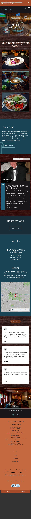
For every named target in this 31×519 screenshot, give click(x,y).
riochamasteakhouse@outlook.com (15, 432)
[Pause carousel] (30, 35)
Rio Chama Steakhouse (15, 472)
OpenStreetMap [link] (19, 309)
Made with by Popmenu (11, 410)
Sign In (8, 491)
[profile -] (25, 8)
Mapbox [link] (13, 309)
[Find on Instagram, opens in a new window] (18, 415)
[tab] (18, 159)
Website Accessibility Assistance (15, 481)
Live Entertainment (11, 207)
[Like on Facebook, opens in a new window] (13, 415)
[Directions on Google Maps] (15, 296)
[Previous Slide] (1, 398)
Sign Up (23, 491)
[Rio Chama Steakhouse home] (7, 9)
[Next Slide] (29, 398)
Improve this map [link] (25, 309)
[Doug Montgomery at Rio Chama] (15, 183)
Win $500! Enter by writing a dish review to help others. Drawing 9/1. (11, 2)
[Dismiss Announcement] (28, 3)
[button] (15, 321)
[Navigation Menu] (29, 8)
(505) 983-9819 (15, 430)
